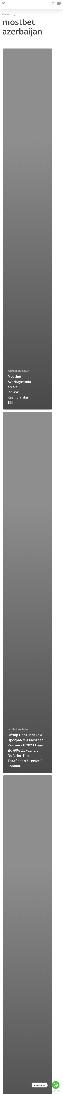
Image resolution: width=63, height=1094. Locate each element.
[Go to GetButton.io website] (56, 1091)
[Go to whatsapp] (55, 1085)
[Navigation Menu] (59, 3)
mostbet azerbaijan (18, 370)
